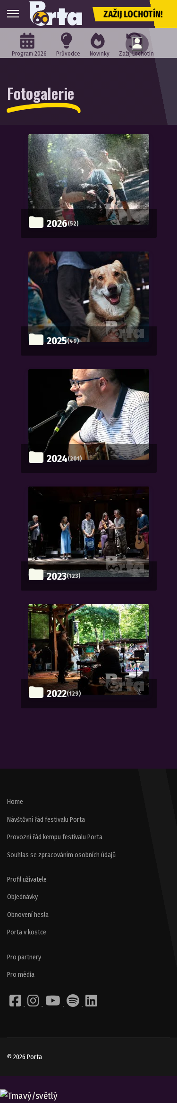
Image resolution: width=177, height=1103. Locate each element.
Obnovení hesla (28, 915)
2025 (57, 340)
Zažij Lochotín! (133, 14)
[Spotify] (73, 1003)
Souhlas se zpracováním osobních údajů (61, 855)
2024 (57, 458)
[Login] (137, 44)
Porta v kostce (26, 932)
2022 (57, 693)
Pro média (20, 975)
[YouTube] (53, 1003)
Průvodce (68, 53)
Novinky (100, 53)
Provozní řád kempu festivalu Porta (54, 837)
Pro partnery (24, 957)
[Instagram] (34, 1003)
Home (15, 802)
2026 (57, 223)
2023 (57, 576)
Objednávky (22, 897)
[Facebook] (16, 1003)
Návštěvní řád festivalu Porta (46, 820)
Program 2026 (29, 53)
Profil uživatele (27, 880)
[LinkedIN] (91, 1003)
